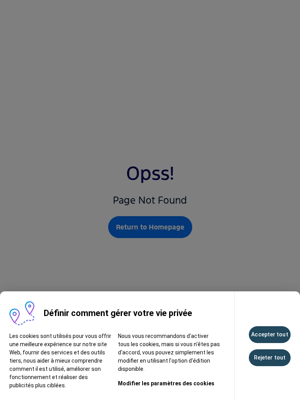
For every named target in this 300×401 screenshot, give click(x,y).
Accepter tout (269, 334)
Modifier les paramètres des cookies (166, 383)
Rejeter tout (270, 357)
